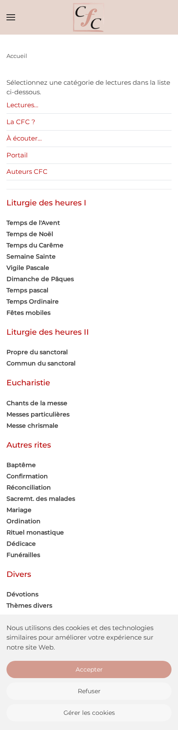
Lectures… (22, 105)
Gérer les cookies (89, 713)
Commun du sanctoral (41, 363)
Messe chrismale (32, 425)
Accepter (89, 669)
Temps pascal (27, 290)
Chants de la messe (36, 403)
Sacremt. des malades (40, 499)
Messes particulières (38, 414)
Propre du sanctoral (37, 352)
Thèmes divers (29, 605)
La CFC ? (20, 122)
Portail (17, 155)
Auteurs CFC (27, 171)
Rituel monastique (35, 532)
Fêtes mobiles (28, 313)
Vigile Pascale (27, 268)
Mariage (19, 510)
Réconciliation (28, 487)
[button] (10, 17)
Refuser (89, 691)
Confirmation (27, 476)
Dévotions (22, 594)
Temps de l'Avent (33, 223)
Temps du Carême (35, 245)
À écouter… (24, 138)
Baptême (21, 465)
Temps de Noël (29, 234)
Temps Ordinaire (32, 301)
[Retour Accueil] (89, 17)
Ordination (23, 521)
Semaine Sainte (31, 256)
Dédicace (21, 544)
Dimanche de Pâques (40, 279)
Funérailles (23, 555)
